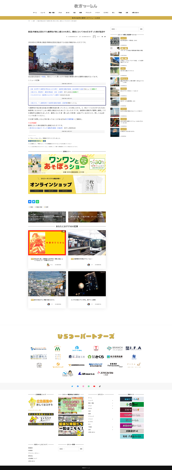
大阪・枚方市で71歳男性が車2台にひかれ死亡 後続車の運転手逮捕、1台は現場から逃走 (56, 89)
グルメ (60, 12)
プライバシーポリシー (33, 453)
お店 (74, 12)
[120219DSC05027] (51, 60)
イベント (97, 12)
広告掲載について (32, 458)
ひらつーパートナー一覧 (34, 410)
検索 (141, 29)
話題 (105, 36)
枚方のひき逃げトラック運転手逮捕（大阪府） (47, 128)
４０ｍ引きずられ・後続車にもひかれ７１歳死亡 (44, 95)
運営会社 (30, 456)
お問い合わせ (135, 12)
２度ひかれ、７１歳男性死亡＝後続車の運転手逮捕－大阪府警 (48, 103)
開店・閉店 (52, 12)
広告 (127, 12)
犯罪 (46, 207)
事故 (31, 207)
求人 (113, 12)
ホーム (35, 12)
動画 (80, 12)
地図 (43, 76)
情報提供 (30, 448)
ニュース (43, 12)
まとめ (67, 12)
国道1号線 (39, 207)
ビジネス (106, 12)
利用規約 (30, 450)
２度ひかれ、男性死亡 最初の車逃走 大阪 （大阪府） (47, 92)
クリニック (88, 12)
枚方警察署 (69, 119)
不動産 (120, 12)
